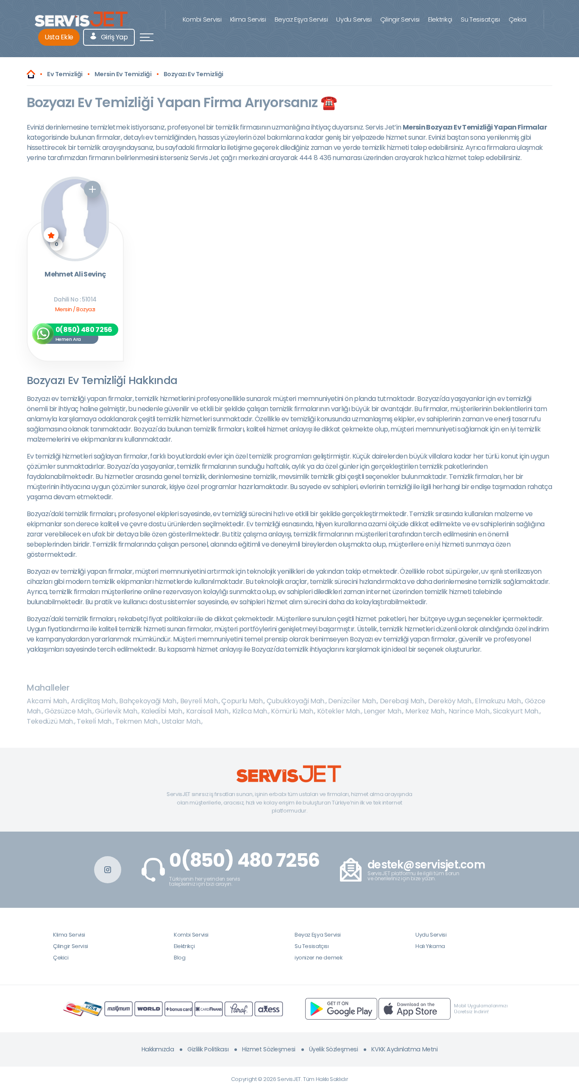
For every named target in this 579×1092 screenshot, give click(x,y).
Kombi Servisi (202, 19)
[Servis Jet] (31, 74)
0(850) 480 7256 (244, 860)
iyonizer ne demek (318, 957)
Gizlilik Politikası (207, 1049)
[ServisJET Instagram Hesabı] (107, 869)
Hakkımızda (158, 1049)
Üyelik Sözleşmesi (333, 1049)
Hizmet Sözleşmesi (268, 1049)
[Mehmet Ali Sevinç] (75, 219)
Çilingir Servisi (400, 19)
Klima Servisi (248, 19)
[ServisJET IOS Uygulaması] (415, 1008)
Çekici (517, 19)
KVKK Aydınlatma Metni (404, 1049)
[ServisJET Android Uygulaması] (341, 1008)
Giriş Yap (113, 37)
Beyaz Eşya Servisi (301, 19)
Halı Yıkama (430, 946)
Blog (179, 957)
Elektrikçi (440, 19)
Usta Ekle (59, 37)
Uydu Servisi (353, 19)
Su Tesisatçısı (480, 19)
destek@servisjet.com (426, 864)
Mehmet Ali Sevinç (75, 274)
